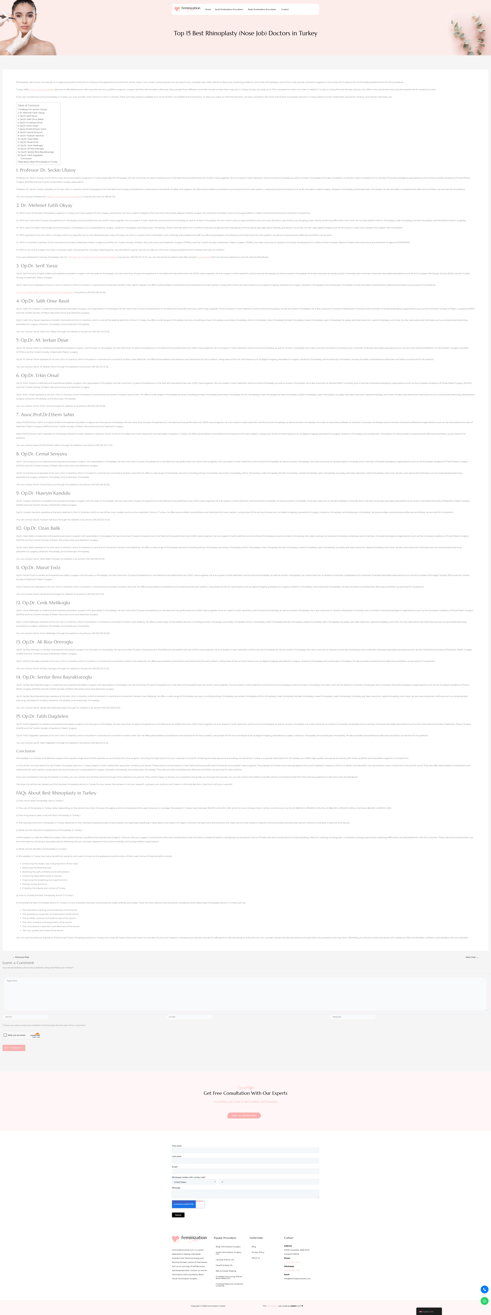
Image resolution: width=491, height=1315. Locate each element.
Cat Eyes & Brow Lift (225, 1260)
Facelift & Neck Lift (224, 1265)
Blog (254, 1246)
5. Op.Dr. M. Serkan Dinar (30, 122)
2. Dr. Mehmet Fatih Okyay (31, 113)
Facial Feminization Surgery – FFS (229, 1253)
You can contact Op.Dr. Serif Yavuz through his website (44, 292)
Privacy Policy (258, 1252)
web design (272, 1306)
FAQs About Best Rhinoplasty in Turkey (38, 162)
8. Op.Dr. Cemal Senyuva (30, 132)
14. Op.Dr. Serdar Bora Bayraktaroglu (36, 152)
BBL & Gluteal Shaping (226, 1271)
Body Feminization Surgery (228, 1246)
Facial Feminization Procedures (229, 9)
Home (208, 9)
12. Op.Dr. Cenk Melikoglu (30, 145)
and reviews (203, 257)
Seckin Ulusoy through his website (64, 196)
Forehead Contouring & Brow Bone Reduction (229, 1277)
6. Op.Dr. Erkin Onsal (28, 126)
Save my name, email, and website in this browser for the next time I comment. (45, 1025)
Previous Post (21, 957)
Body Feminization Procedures (262, 9)
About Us (256, 1258)
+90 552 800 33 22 (292, 1262)
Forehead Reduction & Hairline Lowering (229, 1285)
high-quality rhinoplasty (42, 89)
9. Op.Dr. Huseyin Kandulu (31, 135)
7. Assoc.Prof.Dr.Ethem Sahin (32, 129)
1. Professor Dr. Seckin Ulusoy (32, 109)
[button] (229, 9)
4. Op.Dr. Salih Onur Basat (31, 119)
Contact (285, 9)
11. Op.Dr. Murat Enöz (28, 142)
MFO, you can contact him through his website (92, 257)
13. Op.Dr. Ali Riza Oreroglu (31, 148)
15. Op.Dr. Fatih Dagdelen (30, 155)
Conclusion (26, 158)
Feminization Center (216, 1306)
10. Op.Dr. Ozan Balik (28, 139)
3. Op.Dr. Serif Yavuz (27, 116)
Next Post (472, 957)
